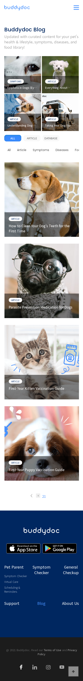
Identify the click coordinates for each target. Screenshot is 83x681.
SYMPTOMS (15, 81)
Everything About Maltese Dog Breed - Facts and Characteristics (58, 88)
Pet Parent (14, 567)
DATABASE (50, 138)
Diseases (62, 150)
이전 (38, 495)
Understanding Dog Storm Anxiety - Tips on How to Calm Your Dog (22, 125)
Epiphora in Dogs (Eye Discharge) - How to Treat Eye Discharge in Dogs (21, 88)
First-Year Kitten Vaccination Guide (36, 388)
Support (11, 603)
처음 (33, 495)
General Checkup (71, 569)
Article (21, 150)
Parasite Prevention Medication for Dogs (40, 307)
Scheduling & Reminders (12, 589)
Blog (41, 603)
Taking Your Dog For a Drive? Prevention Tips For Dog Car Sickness (59, 125)
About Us (70, 603)
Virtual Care (11, 582)
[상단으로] (73, 671)
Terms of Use (52, 650)
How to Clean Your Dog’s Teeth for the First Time (39, 228)
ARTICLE (52, 81)
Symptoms (41, 150)
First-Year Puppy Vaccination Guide (36, 469)
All (12, 138)
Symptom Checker (15, 576)
